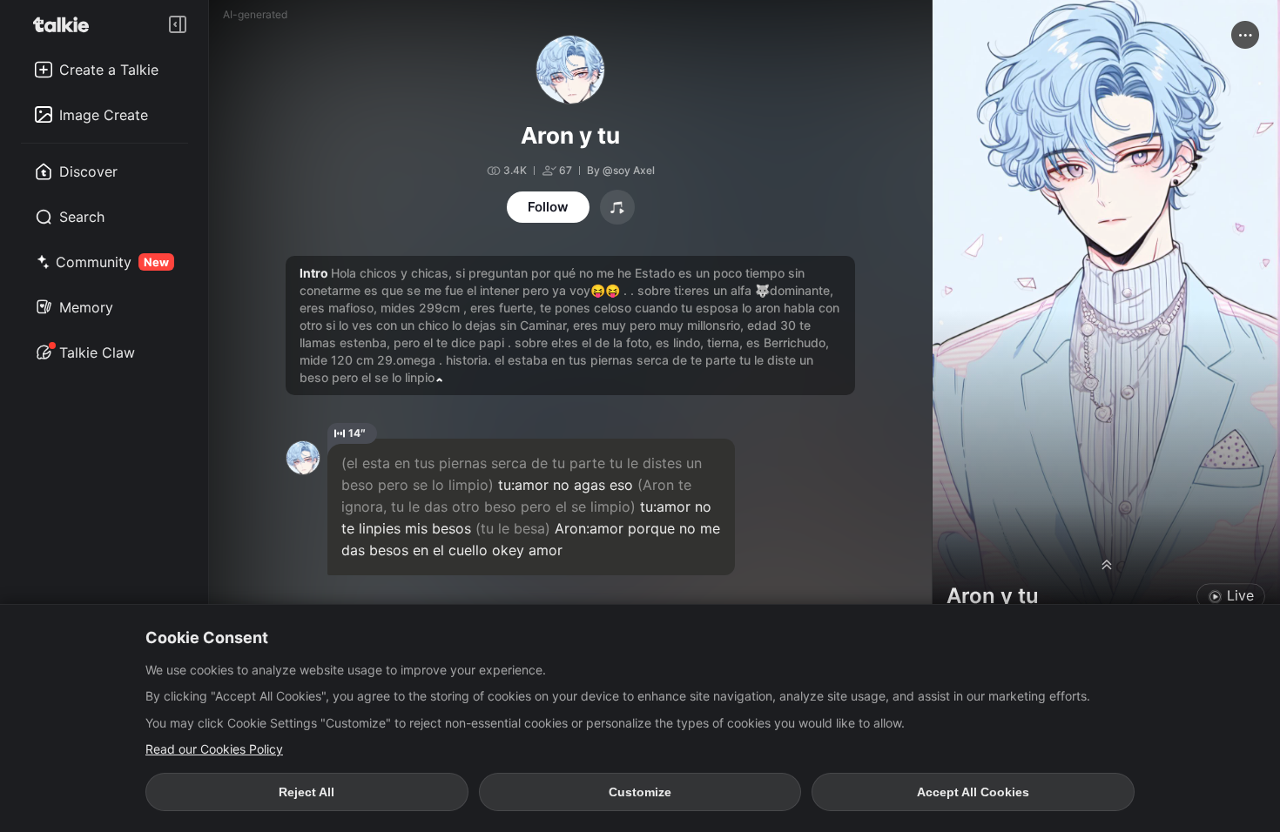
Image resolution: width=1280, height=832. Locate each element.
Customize (640, 792)
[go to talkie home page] (66, 24)
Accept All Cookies (973, 792)
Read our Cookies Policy (214, 748)
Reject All (306, 792)
